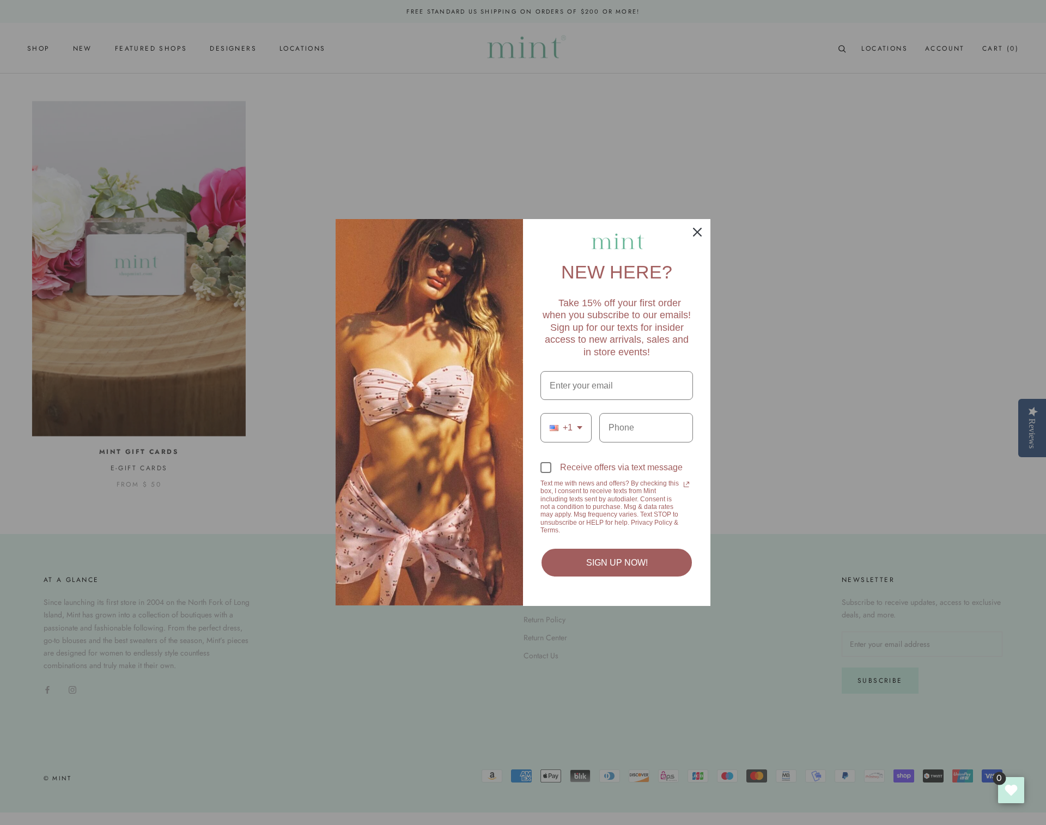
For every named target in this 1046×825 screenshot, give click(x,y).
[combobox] (566, 427)
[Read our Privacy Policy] (686, 484)
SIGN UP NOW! (617, 562)
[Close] (697, 232)
